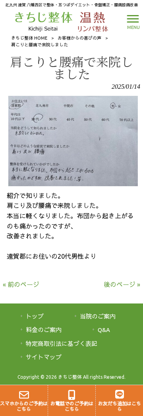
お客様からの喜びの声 (79, 38)
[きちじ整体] (44, 21)
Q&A (104, 329)
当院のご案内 (98, 316)
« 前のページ (21, 284)
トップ (35, 316)
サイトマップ (44, 357)
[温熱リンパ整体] (91, 21)
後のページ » (122, 284)
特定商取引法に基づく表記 (61, 343)
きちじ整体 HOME (29, 38)
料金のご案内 (44, 329)
